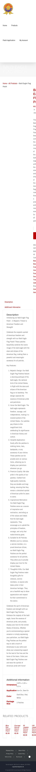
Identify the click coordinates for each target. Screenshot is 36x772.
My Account (19, 757)
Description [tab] (9, 302)
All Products (13, 83)
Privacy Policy (9, 753)
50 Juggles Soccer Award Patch (26, 729)
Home (5, 83)
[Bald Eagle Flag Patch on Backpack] (16, 139)
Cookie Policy (21, 753)
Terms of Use (8, 757)
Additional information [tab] (12, 307)
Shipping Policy (10, 750)
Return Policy (22, 750)
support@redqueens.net (18, 767)
